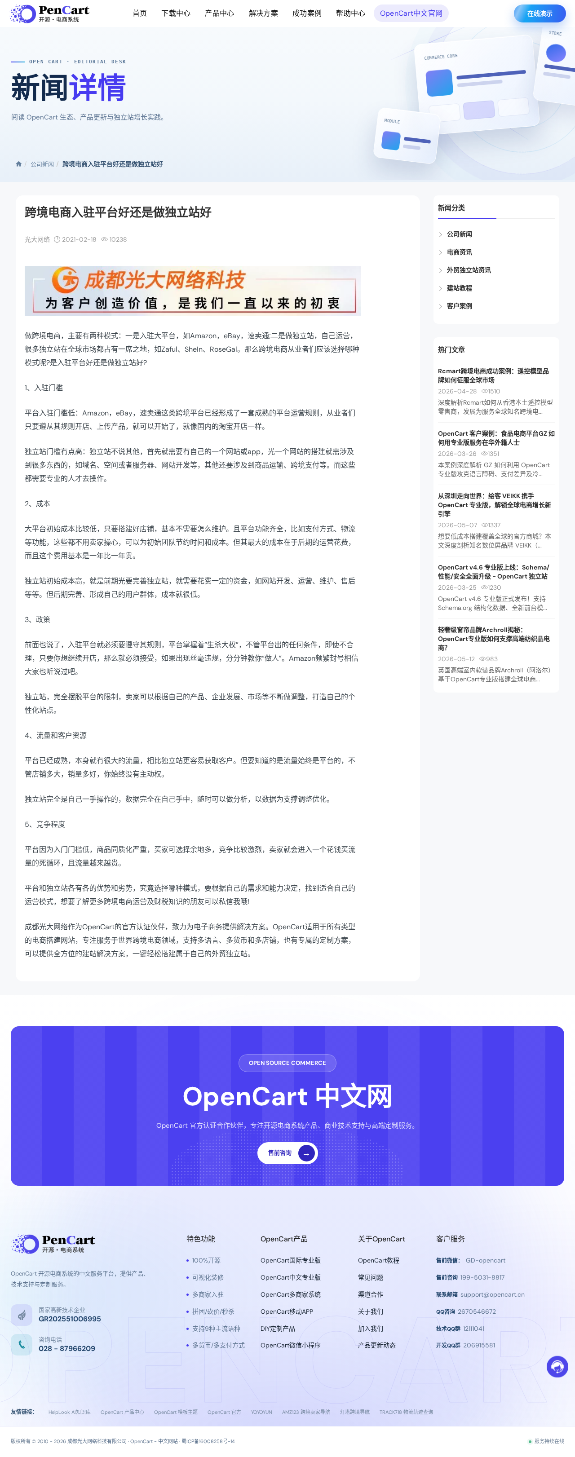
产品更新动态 (377, 1345)
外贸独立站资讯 (469, 270)
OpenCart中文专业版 (291, 1277)
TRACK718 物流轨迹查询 (406, 1412)
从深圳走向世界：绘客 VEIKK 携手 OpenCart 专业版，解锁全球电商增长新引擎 (494, 505)
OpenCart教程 (378, 1260)
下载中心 (175, 13)
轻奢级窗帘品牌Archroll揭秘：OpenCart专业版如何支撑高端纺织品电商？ (494, 639)
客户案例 (459, 306)
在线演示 (540, 13)
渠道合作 (370, 1294)
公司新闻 (42, 164)
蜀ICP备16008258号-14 (208, 1441)
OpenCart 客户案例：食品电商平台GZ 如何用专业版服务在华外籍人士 (496, 437)
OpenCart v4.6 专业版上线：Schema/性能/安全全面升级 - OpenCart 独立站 (493, 571)
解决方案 (263, 13)
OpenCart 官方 (224, 1412)
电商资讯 (459, 252)
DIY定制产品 (278, 1329)
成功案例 (307, 13)
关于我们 (370, 1311)
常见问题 (370, 1277)
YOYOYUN (261, 1412)
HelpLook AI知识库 (70, 1412)
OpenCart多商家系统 (291, 1294)
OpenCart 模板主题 (176, 1412)
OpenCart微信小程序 (291, 1345)
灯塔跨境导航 (355, 1412)
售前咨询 (289, 1153)
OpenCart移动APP (287, 1311)
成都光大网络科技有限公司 (97, 1441)
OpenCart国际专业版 (291, 1260)
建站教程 (459, 288)
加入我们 (370, 1329)
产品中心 (219, 13)
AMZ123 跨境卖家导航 (306, 1412)
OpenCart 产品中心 (122, 1412)
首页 (140, 13)
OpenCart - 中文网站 (154, 1441)
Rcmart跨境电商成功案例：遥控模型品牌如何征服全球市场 (493, 375)
